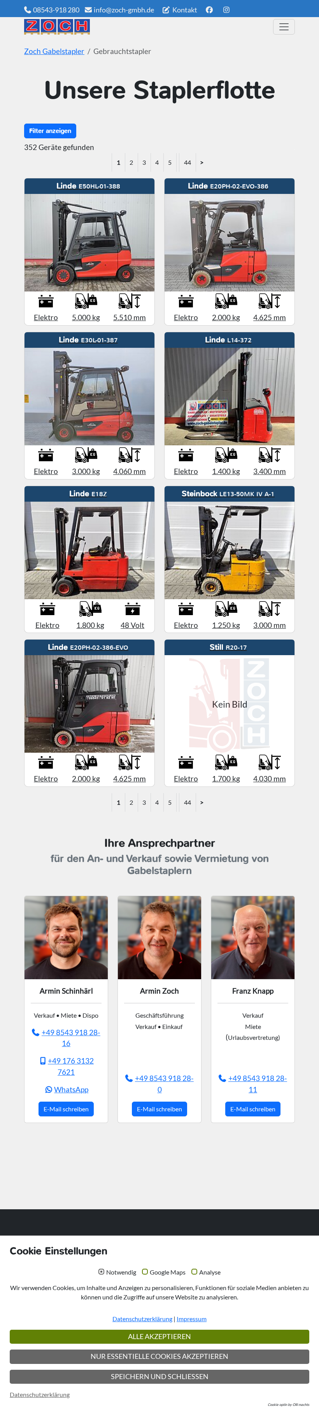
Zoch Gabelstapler (54, 51)
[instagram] (226, 9)
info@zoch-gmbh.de (124, 9)
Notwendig (121, 1272)
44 (187, 162)
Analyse (210, 1272)
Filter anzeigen (50, 131)
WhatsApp (71, 1089)
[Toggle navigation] (284, 27)
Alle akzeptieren (159, 1336)
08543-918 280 (56, 9)
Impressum (192, 1318)
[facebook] (209, 9)
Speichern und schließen (160, 1376)
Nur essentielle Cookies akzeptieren (159, 1356)
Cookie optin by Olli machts (288, 1404)
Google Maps (168, 1272)
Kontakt (184, 9)
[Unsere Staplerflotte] (146, 27)
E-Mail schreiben (66, 1109)
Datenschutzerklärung (142, 1318)
